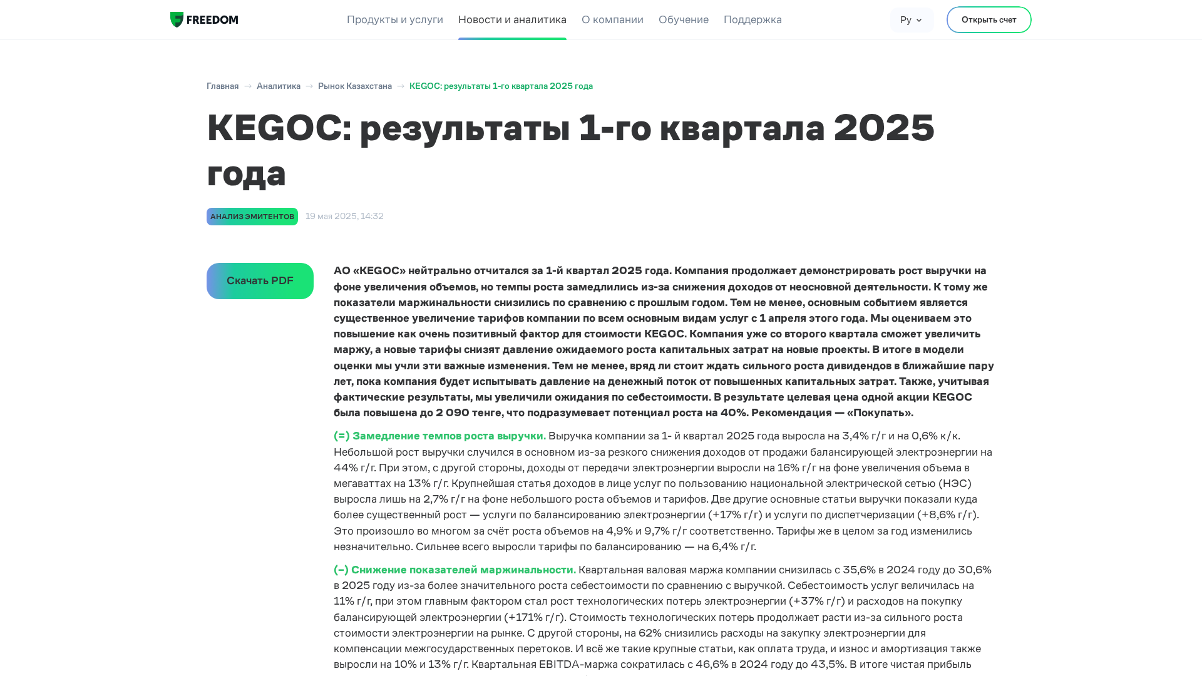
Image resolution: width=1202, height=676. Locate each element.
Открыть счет (989, 19)
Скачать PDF (260, 280)
